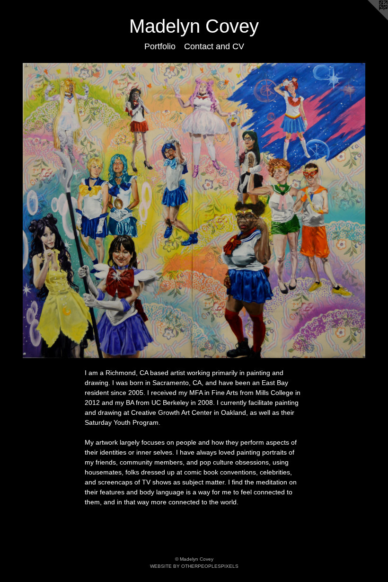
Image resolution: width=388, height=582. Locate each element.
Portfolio (160, 46)
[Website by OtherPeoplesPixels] (369, 19)
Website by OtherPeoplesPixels (194, 566)
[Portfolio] (194, 210)
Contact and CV (214, 46)
